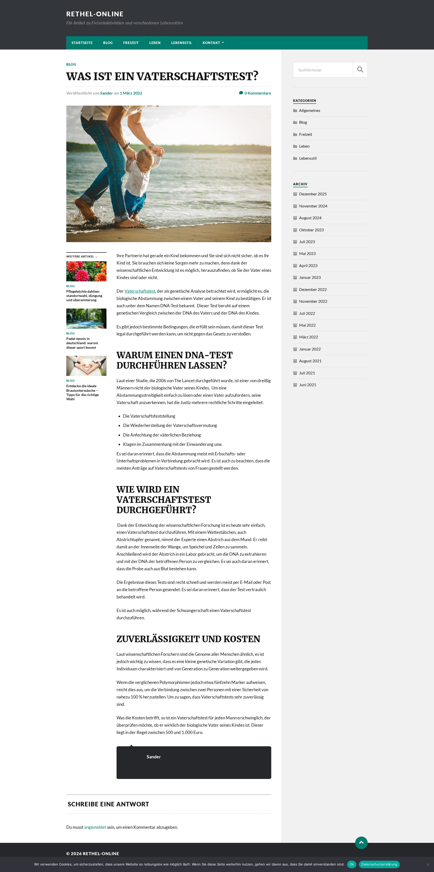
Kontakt (211, 43)
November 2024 (313, 205)
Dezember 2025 (313, 193)
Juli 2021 (307, 372)
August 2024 (310, 217)
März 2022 (308, 336)
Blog (108, 43)
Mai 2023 (307, 253)
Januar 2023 (310, 277)
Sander (106, 93)
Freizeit (131, 43)
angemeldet (95, 827)
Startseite (82, 43)
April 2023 (308, 265)
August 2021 (310, 360)
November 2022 (313, 301)
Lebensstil (181, 43)
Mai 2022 (307, 325)
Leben (155, 43)
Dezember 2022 (313, 289)
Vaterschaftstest (140, 291)
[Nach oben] (361, 843)
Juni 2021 (307, 384)
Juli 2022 (307, 313)
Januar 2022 (310, 348)
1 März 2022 (131, 93)
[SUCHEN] (360, 69)
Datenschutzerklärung (379, 864)
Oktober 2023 (311, 229)
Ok (352, 864)
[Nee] (427, 864)
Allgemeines (309, 110)
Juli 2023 (307, 241)
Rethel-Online (95, 14)
